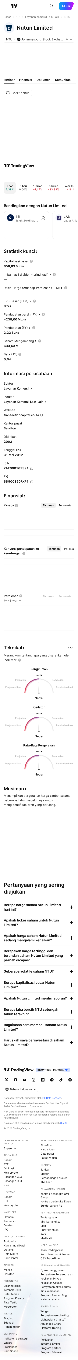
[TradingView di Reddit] (70, 1079)
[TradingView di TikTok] (61, 1079)
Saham (8, 1160)
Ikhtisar (45, 1169)
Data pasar (47, 1153)
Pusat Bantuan (49, 1229)
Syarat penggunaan (53, 1270)
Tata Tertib (10, 1302)
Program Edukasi (51, 1352)
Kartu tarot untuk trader (55, 1254)
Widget (45, 1311)
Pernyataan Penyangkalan (57, 1274)
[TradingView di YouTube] (24, 1079)
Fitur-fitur (46, 1145)
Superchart (11, 1148)
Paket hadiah (49, 1157)
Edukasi (8, 1322)
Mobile (8, 1269)
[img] (67, 39)
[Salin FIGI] (32, 481)
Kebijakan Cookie (51, 1282)
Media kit (46, 1238)
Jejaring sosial (12, 1285)
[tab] (48, 505)
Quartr (63, 1123)
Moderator (10, 1306)
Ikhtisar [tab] (9, 80)
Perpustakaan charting (55, 1315)
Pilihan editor (12, 1326)
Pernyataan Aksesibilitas (56, 1286)
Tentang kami (49, 1217)
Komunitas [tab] (63, 80)
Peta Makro (11, 1253)
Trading (8, 1318)
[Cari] (51, 6)
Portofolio (10, 1241)
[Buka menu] (5, 6)
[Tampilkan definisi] (31, 261)
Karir (43, 1234)
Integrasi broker (50, 1343)
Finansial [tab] (25, 80)
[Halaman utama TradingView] (14, 6)
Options (8, 1249)
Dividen (8, 1225)
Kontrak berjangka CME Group (55, 1195)
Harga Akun (48, 1149)
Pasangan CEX (13, 1176)
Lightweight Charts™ (53, 1319)
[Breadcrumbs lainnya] (18, 17)
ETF (6, 1164)
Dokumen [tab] (44, 80)
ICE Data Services (51, 1098)
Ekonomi (9, 1217)
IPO (6, 1229)
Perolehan (10, 1221)
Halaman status (50, 1299)
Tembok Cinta (12, 1289)
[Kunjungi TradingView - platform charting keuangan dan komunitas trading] (19, 165)
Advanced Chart (51, 1323)
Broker (45, 1173)
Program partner (51, 1348)
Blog (43, 1225)
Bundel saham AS (51, 1205)
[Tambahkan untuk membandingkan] (43, 218)
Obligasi (9, 1168)
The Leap (46, 1182)
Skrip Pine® (11, 1258)
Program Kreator (14, 1298)
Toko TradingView (52, 1250)
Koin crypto (11, 1172)
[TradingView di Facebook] (15, 1079)
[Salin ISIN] (32, 468)
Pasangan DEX (13, 1181)
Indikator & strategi (15, 1338)
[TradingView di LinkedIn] (42, 1079)
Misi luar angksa (50, 1221)
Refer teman (11, 1294)
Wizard (8, 1342)
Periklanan (47, 1339)
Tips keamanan (50, 1291)
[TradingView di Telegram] (52, 1079)
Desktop (9, 1274)
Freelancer (10, 1346)
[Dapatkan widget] (70, 648)
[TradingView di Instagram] (33, 1079)
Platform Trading (51, 1327)
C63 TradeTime (50, 1258)
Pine (6, 1185)
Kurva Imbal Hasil (14, 1245)
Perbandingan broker (54, 1177)
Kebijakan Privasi (51, 1278)
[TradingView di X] (6, 1079)
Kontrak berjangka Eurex (56, 1201)
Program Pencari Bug (54, 1295)
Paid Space (11, 1351)
